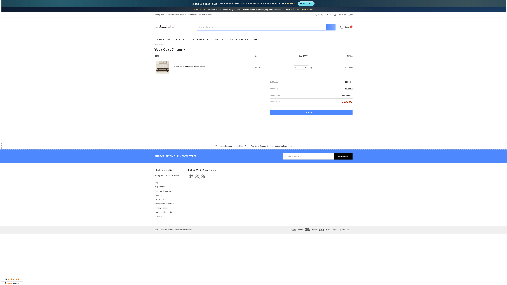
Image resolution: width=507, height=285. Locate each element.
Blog (156, 182)
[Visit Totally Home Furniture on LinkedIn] (191, 176)
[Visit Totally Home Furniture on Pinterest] (197, 176)
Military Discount (161, 208)
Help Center (159, 187)
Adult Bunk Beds (199, 39)
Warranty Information (164, 204)
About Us (158, 195)
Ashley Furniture (238, 39)
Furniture (218, 39)
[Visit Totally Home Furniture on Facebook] (203, 176)
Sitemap (158, 216)
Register (349, 15)
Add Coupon (347, 95)
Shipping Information (163, 212)
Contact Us (159, 199)
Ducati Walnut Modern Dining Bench (189, 67)
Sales (256, 39)
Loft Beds (179, 39)
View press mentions (304, 9)
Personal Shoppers (162, 191)
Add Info (349, 88)
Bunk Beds (162, 39)
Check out (311, 112)
